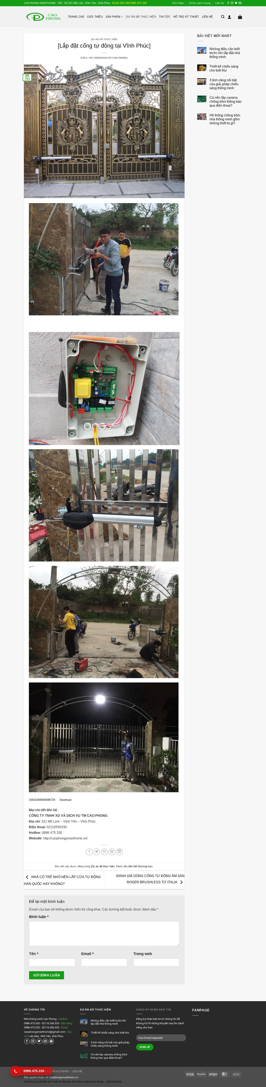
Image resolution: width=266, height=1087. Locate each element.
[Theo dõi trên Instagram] (232, 3)
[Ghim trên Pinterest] (111, 851)
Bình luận (39, 917)
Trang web (142, 954)
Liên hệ (219, 3)
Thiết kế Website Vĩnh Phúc (67, 1081)
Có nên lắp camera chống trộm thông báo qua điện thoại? (225, 101)
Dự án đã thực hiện (141, 16)
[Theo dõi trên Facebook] (228, 3)
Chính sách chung (200, 3)
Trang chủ (76, 16)
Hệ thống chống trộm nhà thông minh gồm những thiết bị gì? (224, 119)
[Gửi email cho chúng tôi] (240, 3)
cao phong (120, 58)
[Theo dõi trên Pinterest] (51, 1041)
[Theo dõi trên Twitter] (236, 3)
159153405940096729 (42, 799)
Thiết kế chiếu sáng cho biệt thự (223, 68)
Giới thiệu (178, 3)
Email (87, 954)
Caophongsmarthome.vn (63, 1077)
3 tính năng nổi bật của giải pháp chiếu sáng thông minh (223, 84)
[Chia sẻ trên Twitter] (96, 851)
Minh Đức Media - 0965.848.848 (103, 1081)
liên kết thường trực (140, 866)
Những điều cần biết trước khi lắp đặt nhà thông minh (224, 53)
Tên (33, 954)
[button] (222, 17)
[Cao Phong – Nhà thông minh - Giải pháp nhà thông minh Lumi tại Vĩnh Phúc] (43, 16)
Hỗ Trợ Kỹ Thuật (186, 16)
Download (65, 799)
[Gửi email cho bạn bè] (104, 851)
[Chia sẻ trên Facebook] (89, 851)
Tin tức (164, 16)
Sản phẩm (113, 16)
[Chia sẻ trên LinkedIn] (119, 851)
